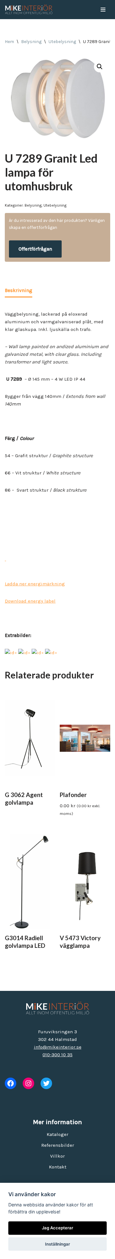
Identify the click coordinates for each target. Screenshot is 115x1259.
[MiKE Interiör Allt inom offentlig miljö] (29, 9)
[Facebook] (10, 1083)
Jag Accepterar (57, 1227)
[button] (99, 66)
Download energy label (30, 601)
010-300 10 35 (57, 1055)
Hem (9, 41)
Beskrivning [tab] (18, 290)
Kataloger (57, 1134)
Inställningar (57, 1244)
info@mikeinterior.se (57, 1047)
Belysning (31, 41)
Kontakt (57, 1167)
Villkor (57, 1156)
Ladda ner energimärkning (35, 584)
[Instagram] (28, 1083)
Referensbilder (57, 1145)
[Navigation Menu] (103, 9)
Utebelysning (62, 41)
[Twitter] (46, 1083)
